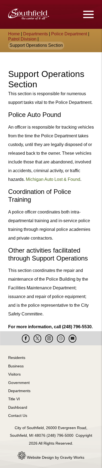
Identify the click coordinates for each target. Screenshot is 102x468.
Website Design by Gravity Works (55, 457)
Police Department (69, 34)
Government (19, 382)
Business (16, 366)
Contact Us (17, 415)
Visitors (14, 374)
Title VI (14, 399)
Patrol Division (22, 39)
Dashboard (17, 407)
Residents (16, 357)
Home (14, 34)
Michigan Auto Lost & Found (53, 179)
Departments (35, 34)
